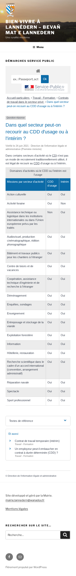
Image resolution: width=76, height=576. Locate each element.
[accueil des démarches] (38, 70)
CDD (37, 163)
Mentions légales (17, 509)
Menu (40, 47)
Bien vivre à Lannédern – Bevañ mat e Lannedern (33, 27)
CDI (54, 155)
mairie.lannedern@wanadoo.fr (25, 500)
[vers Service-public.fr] (45, 88)
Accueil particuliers (18, 97)
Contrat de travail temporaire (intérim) (37, 440)
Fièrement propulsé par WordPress (26, 567)
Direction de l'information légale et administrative (32, 476)
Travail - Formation (44, 97)
